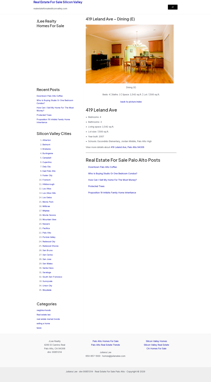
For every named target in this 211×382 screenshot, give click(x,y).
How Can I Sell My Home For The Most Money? (112, 180)
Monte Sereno (49, 215)
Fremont (46, 180)
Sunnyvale (47, 281)
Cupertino (47, 162)
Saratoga (46, 272)
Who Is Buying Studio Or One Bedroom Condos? (112, 173)
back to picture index (131, 101)
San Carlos (47, 255)
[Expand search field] (173, 7)
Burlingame (47, 153)
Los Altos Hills (49, 193)
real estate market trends (48, 319)
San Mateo (47, 263)
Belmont (46, 144)
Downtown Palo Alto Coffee (50, 96)
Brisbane (46, 149)
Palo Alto (46, 232)
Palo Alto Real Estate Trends (105, 345)
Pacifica (46, 228)
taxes (39, 328)
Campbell (46, 158)
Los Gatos (47, 197)
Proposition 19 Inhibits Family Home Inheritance (112, 192)
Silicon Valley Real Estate (156, 345)
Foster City (47, 175)
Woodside (46, 290)
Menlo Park (47, 202)
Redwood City (48, 241)
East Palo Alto (49, 171)
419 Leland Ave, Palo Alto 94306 (127, 147)
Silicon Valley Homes (156, 341)
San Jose (46, 259)
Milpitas (45, 210)
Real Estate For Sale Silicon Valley (57, 2)
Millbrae (46, 206)
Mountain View (49, 219)
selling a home (43, 323)
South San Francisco (52, 277)
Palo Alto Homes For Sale (105, 341)
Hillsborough (48, 184)
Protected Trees (44, 115)
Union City (47, 285)
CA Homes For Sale (156, 348)
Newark (46, 224)
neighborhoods (44, 310)
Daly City (46, 166)
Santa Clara (47, 268)
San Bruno (47, 250)
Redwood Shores (50, 246)
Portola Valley (48, 237)
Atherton (46, 140)
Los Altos (46, 188)
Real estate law (44, 314)
